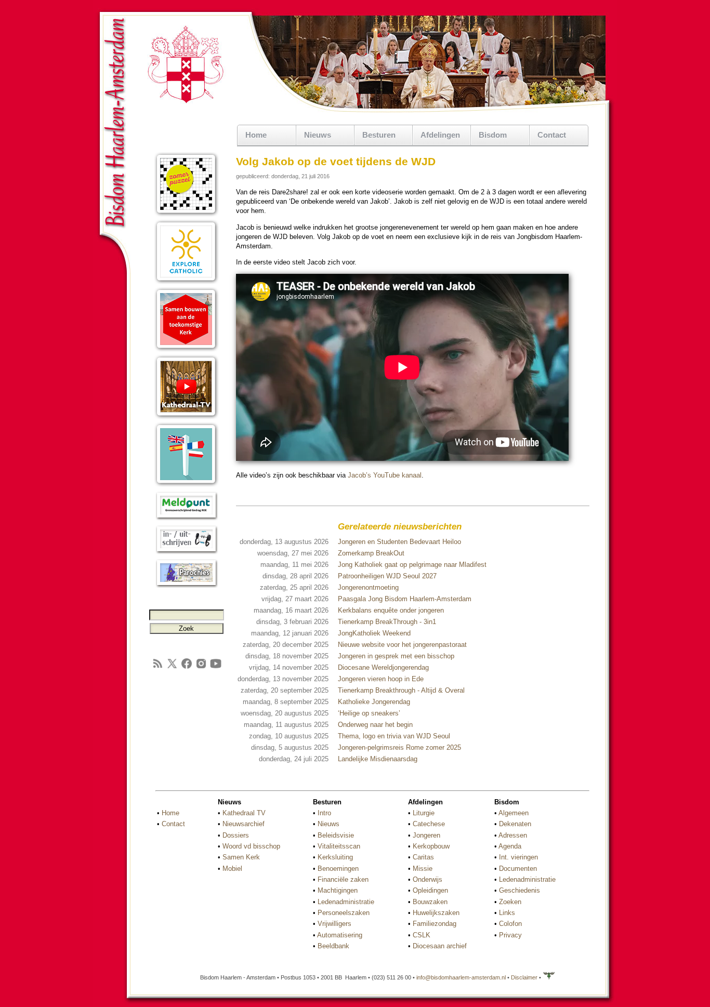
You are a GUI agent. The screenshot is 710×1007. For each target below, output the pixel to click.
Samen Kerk (241, 857)
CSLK (421, 935)
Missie (422, 868)
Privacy (510, 935)
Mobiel (232, 868)
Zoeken (510, 902)
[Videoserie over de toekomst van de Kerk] (186, 349)
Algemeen (513, 813)
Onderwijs (427, 879)
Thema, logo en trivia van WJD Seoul (394, 736)
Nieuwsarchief (243, 824)
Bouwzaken (430, 902)
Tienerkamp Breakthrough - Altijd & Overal (401, 690)
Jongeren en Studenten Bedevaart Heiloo (399, 542)
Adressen (512, 835)
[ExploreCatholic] (186, 282)
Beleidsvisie (336, 835)
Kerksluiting (335, 857)
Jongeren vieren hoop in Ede (381, 679)
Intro (324, 813)
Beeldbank (333, 946)
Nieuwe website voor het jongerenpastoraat (402, 644)
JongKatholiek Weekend (374, 633)
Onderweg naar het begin (375, 724)
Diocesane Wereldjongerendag (383, 667)
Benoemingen (338, 868)
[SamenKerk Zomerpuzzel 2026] (186, 214)
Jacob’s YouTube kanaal (385, 475)
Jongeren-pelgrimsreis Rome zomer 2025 (399, 747)
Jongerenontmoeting (368, 587)
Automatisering (339, 935)
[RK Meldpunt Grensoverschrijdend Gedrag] (186, 518)
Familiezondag (434, 924)
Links (507, 913)
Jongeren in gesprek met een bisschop (396, 656)
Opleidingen (430, 890)
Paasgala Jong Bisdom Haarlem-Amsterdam (404, 599)
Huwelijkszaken (436, 913)
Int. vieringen (518, 857)
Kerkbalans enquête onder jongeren (391, 610)
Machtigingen (338, 890)
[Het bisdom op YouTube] (215, 667)
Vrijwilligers (334, 924)
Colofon (510, 924)
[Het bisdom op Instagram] (201, 667)
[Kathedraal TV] (186, 417)
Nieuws (328, 824)
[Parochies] (186, 586)
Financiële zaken (343, 879)
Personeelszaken (344, 913)
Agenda (509, 846)
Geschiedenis (519, 890)
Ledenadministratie (346, 902)
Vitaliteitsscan (339, 846)
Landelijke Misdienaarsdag (377, 759)
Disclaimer (524, 977)
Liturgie (424, 813)
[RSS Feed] (157, 667)
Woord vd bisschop (251, 846)
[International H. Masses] (186, 484)
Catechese (429, 824)
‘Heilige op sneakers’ (369, 713)
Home (256, 134)
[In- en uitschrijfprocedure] (186, 552)
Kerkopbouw (431, 846)
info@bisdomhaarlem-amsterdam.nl (461, 977)
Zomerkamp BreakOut (371, 553)
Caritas (423, 857)
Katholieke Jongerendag (374, 702)
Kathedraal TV (244, 813)
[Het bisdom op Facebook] (186, 667)
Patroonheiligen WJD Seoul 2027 (387, 576)
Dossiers (235, 835)
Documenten (518, 868)
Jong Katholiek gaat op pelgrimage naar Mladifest (412, 564)
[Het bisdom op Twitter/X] (172, 667)
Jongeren (426, 835)
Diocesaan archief (440, 946)
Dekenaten (515, 824)
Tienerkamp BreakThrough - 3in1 (387, 622)
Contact (551, 134)
